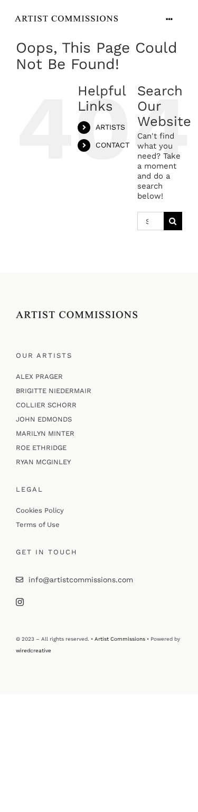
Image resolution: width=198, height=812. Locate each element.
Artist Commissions (120, 639)
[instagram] (20, 602)
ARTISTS (110, 127)
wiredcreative (33, 650)
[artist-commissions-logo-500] (66, 19)
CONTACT (112, 145)
